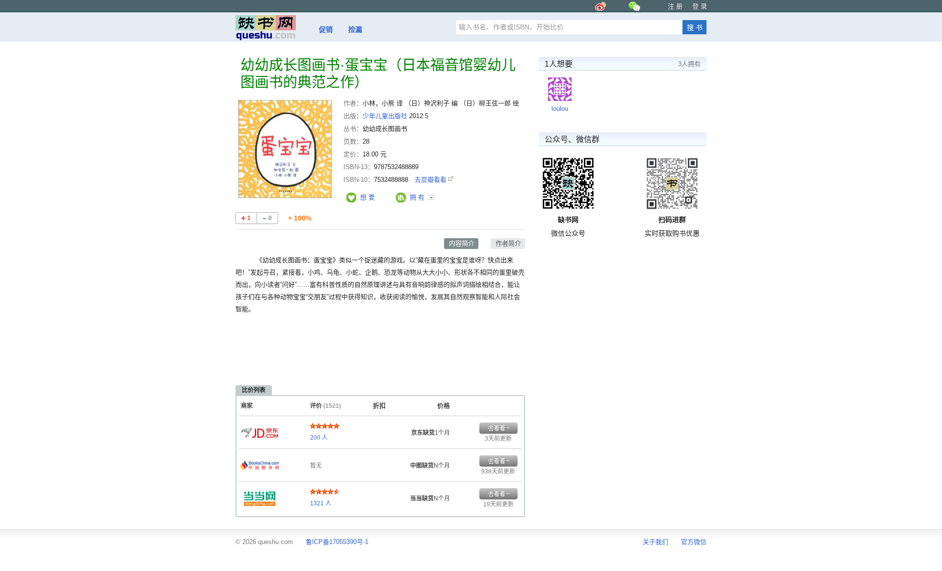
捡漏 (355, 29)
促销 (326, 29)
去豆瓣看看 (431, 179)
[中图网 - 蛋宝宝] (259, 463)
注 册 (675, 6)
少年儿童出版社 (385, 116)
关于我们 (655, 542)
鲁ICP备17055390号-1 (337, 542)
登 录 (699, 6)
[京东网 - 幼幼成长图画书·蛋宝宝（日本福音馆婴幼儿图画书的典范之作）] (259, 430)
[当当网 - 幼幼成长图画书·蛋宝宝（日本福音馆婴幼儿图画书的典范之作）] (259, 496)
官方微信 (693, 542)
